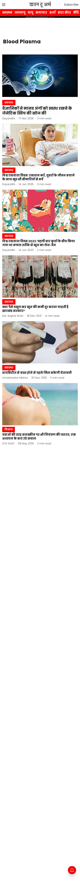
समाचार (41, 12)
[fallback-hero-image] (40, 75)
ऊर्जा (52, 12)
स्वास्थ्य (7, 12)
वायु (30, 12)
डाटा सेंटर (64, 12)
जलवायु (20, 12)
